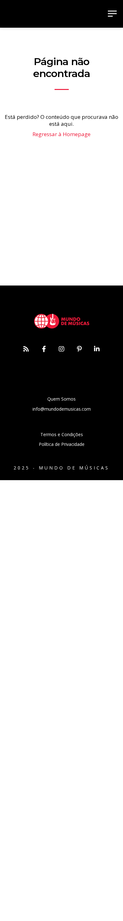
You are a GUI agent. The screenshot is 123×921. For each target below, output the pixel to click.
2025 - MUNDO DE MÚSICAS (61, 468)
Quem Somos (61, 399)
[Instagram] (61, 349)
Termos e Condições (61, 434)
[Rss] (26, 349)
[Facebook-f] (44, 349)
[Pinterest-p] (79, 349)
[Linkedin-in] (97, 349)
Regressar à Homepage (61, 134)
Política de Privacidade (62, 444)
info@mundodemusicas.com (61, 409)
